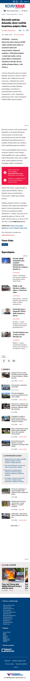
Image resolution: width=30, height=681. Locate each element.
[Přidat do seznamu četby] (27, 30)
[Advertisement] (15, 113)
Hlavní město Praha (8, 605)
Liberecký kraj (7, 613)
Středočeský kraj (8, 622)
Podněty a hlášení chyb (19, 660)
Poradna (5, 636)
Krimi (4, 633)
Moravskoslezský (12, 11)
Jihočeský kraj (7, 607)
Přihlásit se (26, 1)
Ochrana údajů (9, 664)
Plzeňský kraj (7, 620)
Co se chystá (9, 565)
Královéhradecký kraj (9, 612)
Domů (3, 14)
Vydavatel (7, 660)
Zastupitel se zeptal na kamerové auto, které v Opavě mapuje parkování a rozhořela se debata (19, 419)
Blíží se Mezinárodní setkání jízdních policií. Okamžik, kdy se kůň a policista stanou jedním (19, 431)
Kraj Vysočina (7, 610)
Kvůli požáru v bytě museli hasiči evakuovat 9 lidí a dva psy (19, 515)
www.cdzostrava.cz (8, 235)
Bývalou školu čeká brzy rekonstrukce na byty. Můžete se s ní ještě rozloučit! (18, 503)
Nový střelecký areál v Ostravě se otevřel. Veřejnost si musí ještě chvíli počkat (19, 443)
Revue (4, 637)
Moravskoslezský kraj (9, 615)
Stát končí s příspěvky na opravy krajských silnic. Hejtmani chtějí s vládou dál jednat (19, 491)
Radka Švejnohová (9, 30)
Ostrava (4, 244)
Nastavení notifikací (21, 664)
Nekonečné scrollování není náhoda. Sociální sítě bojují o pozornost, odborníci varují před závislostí (19, 406)
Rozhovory (6, 638)
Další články (14, 525)
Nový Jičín (21, 509)
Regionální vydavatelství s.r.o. (17, 677)
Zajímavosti (6, 640)
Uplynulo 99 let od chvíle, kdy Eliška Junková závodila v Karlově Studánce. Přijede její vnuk (19, 375)
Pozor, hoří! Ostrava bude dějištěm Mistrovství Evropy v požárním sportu (12, 586)
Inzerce (16, 667)
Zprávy (21, 14)
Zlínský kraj (6, 624)
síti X (18, 178)
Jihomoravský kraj (8, 608)
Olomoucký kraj (7, 617)
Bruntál (21, 380)
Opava (20, 424)
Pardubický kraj (7, 619)
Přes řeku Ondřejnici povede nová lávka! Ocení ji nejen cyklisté (19, 394)
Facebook (14, 2)
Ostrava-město (23, 399)
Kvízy (4, 634)
